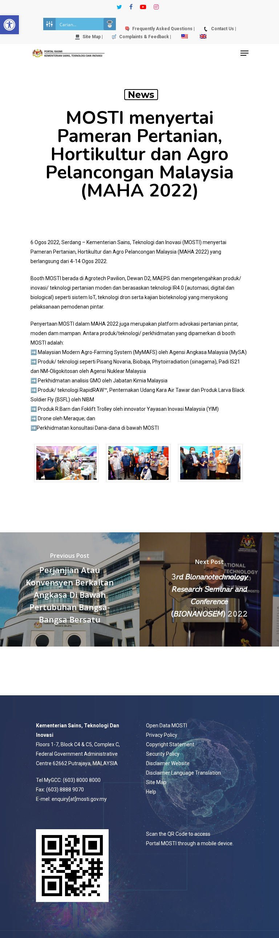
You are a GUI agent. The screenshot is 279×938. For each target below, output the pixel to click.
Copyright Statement (170, 744)
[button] (9, 24)
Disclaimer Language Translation (183, 773)
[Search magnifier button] (110, 24)
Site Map (156, 782)
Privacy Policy (161, 735)
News (141, 94)
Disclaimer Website (168, 763)
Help (151, 792)
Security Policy (162, 754)
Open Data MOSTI (166, 725)
